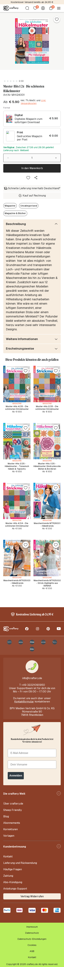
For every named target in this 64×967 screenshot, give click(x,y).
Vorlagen (8, 835)
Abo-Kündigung (12, 882)
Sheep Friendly (12, 810)
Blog (6, 816)
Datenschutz (32, 932)
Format (6, 107)
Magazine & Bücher (15, 213)
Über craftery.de (13, 803)
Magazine (10, 205)
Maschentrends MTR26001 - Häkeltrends (47, 524)
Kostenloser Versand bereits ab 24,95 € (32, 2)
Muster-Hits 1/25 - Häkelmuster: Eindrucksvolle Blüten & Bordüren (47, 466)
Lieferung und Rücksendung (20, 863)
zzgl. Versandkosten (33, 102)
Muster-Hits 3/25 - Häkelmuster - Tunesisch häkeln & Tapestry (17, 466)
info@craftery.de (32, 678)
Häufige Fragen (12, 869)
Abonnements (11, 823)
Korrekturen (10, 829)
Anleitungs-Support (15, 888)
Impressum (32, 926)
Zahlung (8, 876)
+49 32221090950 (33, 685)
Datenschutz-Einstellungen (32, 938)
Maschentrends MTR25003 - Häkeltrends (16, 581)
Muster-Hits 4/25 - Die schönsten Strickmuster (17, 407)
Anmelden (15, 775)
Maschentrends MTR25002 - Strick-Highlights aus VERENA (47, 583)
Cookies (32, 945)
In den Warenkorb (32, 168)
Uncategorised (28, 205)
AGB (32, 951)
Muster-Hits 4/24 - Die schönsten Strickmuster (17, 524)
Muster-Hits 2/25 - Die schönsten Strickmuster (47, 407)
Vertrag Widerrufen (32, 896)
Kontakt (8, 856)
